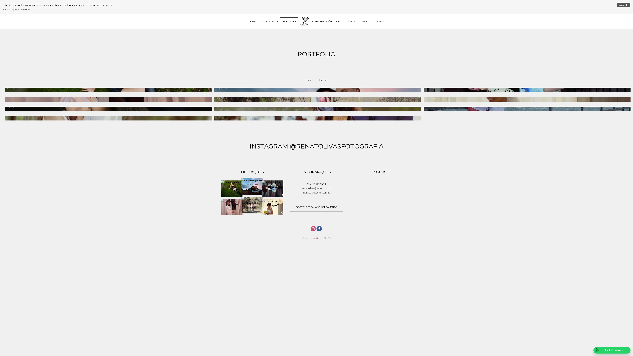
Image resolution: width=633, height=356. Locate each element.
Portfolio (289, 21)
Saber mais (108, 4)
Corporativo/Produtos (327, 21)
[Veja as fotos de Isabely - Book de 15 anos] (316, 109)
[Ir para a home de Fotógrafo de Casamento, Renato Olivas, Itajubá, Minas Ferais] (304, 21)
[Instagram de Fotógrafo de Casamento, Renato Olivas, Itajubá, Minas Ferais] (313, 228)
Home (252, 21)
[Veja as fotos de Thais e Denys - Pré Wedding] (107, 118)
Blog (365, 21)
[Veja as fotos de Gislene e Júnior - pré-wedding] (316, 118)
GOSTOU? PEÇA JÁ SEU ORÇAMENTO (316, 207)
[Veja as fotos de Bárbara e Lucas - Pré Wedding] (526, 109)
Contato (378, 21)
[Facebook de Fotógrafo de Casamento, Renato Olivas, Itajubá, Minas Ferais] (319, 228)
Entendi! (623, 5)
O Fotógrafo (269, 21)
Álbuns (352, 21)
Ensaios (323, 79)
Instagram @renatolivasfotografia (316, 146)
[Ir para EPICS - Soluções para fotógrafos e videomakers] (316, 238)
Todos (309, 79)
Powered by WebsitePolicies (17, 9)
